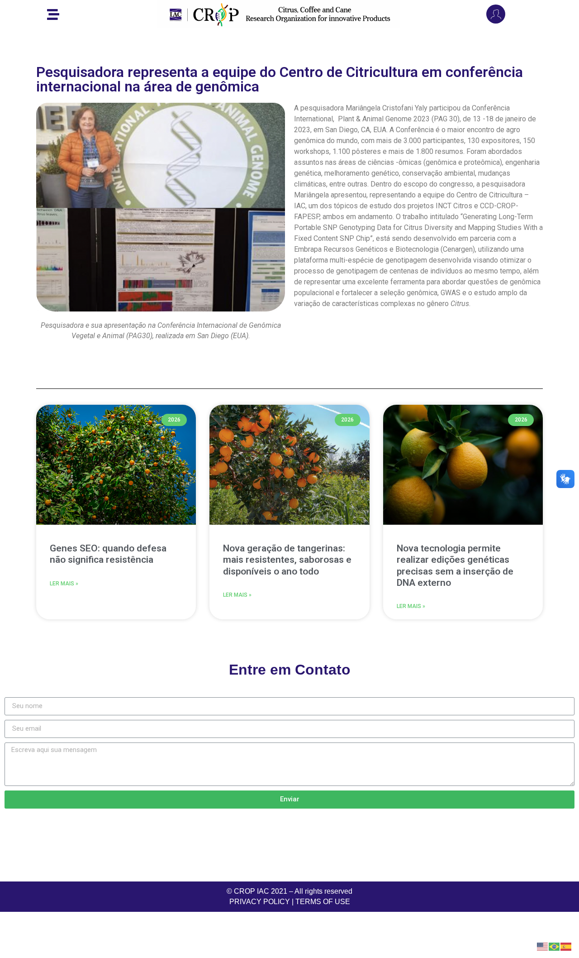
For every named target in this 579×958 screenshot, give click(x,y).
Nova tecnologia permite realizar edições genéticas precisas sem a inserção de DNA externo (455, 565)
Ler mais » (64, 583)
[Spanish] (566, 945)
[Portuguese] (554, 945)
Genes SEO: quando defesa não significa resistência (108, 554)
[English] (543, 945)
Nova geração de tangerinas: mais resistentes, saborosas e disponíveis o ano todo (287, 559)
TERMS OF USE (322, 901)
